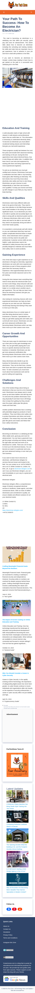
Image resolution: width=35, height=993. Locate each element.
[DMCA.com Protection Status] (8, 950)
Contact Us (6, 929)
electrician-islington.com (22, 469)
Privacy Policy (7, 935)
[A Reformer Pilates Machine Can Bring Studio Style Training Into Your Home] (17, 796)
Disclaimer (6, 932)
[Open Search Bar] (31, 12)
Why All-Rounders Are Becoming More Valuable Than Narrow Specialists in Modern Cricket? (17, 890)
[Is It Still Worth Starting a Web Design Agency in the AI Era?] (17, 859)
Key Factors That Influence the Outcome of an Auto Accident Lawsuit (17, 706)
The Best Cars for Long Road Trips (10, 708)
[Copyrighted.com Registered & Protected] (8, 958)
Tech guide (6, 705)
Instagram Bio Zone (9, 942)
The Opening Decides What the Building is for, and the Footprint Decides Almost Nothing (17, 847)
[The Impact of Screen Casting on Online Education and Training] (16, 615)
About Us (6, 926)
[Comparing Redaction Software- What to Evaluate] (17, 816)
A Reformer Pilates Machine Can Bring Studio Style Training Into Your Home (17, 806)
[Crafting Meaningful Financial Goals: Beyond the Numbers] (16, 562)
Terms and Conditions (10, 938)
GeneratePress (20, 990)
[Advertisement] (17, 107)
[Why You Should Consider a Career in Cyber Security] (16, 669)
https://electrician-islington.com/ (12, 510)
